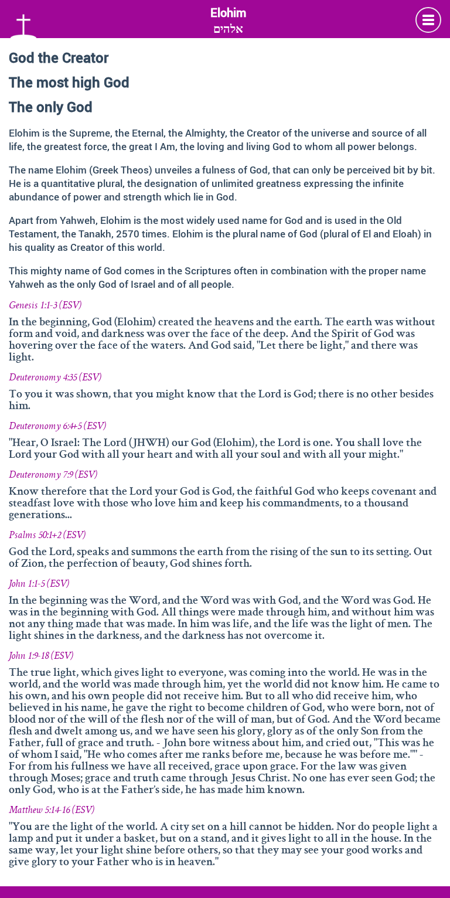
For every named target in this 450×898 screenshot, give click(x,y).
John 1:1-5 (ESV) (39, 584)
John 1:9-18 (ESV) (41, 656)
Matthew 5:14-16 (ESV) (51, 810)
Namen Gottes (23, 24)
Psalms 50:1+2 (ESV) (47, 535)
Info (428, 20)
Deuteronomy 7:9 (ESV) (53, 475)
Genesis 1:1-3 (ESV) (45, 306)
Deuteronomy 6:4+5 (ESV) (57, 426)
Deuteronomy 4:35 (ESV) (55, 378)
